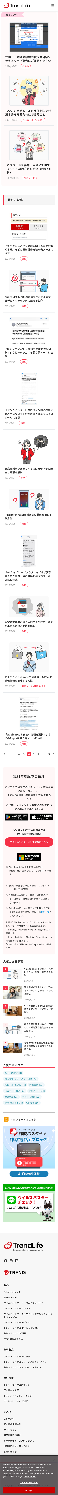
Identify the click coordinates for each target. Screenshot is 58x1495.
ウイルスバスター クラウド (17, 1308)
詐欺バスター (10, 1297)
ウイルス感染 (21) (31, 1096)
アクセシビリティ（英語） (16, 1401)
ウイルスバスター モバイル (17, 1322)
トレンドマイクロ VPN (15, 1333)
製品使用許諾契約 (12, 1435)
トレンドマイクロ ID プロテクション (21, 1327)
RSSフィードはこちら (23, 1119)
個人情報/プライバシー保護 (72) (20, 1078)
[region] (29, 1475)
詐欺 (24, 258)
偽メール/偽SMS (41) (15, 1084)
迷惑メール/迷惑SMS (32, 119)
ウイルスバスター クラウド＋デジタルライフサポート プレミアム (29, 1315)
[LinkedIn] (17, 1261)
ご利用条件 (9, 1418)
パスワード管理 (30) (14, 1090)
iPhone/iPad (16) (13, 1102)
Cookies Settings (29, 1482)
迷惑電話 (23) (11, 1096)
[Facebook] (5, 1261)
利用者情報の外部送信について (19, 1440)
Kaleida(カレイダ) (12, 1291)
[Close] (54, 1459)
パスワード (29, 177)
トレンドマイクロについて (17, 1384)
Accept (29, 1490)
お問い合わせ (10, 1451)
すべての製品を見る (13, 1338)
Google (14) (32, 1102)
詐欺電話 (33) (36, 1084)
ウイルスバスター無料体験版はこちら (29, 841)
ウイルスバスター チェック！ (18, 1356)
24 (48, 754)
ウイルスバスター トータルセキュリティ (23, 1302)
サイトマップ (10, 1429)
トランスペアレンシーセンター (19, 1395)
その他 (25, 66)
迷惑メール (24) (37, 1090)
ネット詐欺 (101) (13, 1072)
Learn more (30, 1476)
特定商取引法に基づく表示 (17, 1446)
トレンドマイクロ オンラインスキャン (22, 1367)
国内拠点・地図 (11, 1390)
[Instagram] (11, 1261)
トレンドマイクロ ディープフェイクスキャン (25, 1361)
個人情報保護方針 (12, 1424)
